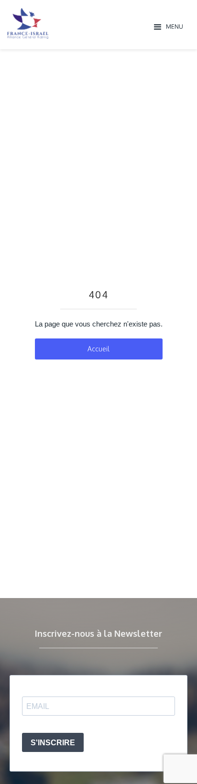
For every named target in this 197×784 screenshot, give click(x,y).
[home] (77, 23)
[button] (169, 26)
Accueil (98, 349)
